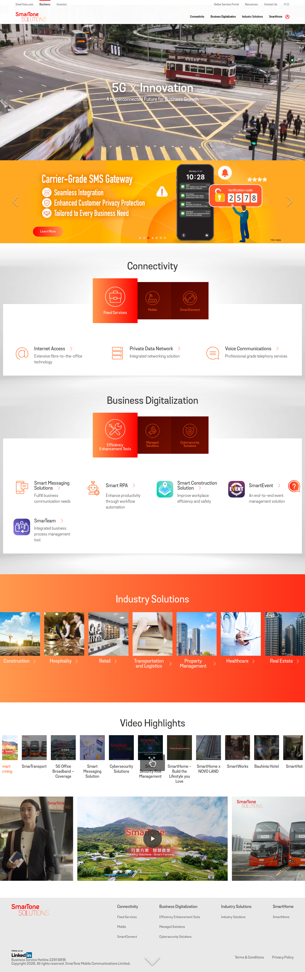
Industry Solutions (252, 16)
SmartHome (275, 16)
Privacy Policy (283, 958)
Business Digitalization (223, 16)
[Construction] (20, 634)
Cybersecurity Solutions (175, 937)
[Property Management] (197, 634)
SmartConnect (127, 937)
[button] (140, 238)
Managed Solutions (172, 927)
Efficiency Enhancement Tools (179, 917)
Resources (251, 4)
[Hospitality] (64, 634)
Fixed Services (127, 917)
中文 (286, 4)
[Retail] (108, 634)
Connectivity (197, 16)
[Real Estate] (285, 634)
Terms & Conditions (249, 958)
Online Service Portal (226, 4)
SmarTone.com (24, 4)
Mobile (121, 927)
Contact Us (270, 4)
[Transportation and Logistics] (153, 634)
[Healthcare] (241, 634)
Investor (62, 4)
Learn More (48, 231)
